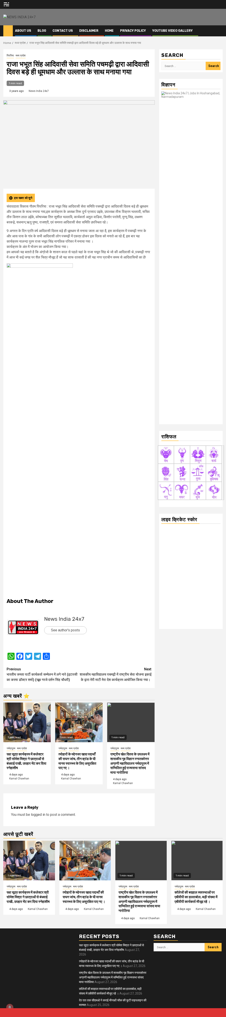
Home (109, 31)
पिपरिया (10, 55)
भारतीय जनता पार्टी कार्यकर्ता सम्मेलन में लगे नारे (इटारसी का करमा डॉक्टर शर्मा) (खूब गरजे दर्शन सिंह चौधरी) (42, 674)
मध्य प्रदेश (21, 55)
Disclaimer (88, 31)
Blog (42, 31)
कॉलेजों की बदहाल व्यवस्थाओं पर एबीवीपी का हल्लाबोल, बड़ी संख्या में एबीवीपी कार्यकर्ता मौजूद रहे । (196, 897)
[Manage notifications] (9, 1007)
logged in (38, 814)
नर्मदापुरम (11, 748)
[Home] (8, 31)
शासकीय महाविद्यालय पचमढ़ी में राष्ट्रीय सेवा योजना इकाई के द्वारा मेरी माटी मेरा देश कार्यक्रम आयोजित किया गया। (115, 674)
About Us (23, 31)
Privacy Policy (133, 31)
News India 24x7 (39, 91)
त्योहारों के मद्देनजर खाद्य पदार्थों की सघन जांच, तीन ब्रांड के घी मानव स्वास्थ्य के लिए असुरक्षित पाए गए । (77, 761)
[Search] (219, 31)
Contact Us (63, 31)
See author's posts (65, 630)
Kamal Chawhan (19, 778)
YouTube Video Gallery (172, 31)
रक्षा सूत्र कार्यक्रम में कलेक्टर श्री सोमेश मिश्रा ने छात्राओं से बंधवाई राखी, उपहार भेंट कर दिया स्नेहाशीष (26, 761)
